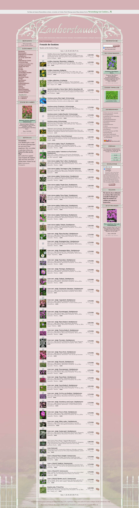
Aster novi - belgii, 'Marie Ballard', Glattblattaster (62, 322)
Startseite (40, 38)
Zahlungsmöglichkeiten (110, 119)
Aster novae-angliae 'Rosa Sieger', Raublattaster (62, 195)
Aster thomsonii (52, 448)
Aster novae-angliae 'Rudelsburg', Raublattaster (62, 215)
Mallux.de (95, 504)
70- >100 (115, 160)
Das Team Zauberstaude (110, 134)
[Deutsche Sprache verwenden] (104, 38)
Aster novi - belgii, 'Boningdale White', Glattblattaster (63, 250)
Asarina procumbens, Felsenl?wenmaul (59, 136)
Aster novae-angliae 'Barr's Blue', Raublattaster (62, 161)
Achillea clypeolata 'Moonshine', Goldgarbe (60, 61)
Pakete (20, 86)
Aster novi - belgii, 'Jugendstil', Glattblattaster (61, 300)
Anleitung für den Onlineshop (111, 116)
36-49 (115, 155)
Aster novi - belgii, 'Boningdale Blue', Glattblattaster (63, 241)
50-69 (115, 157)
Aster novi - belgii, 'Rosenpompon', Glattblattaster (62, 369)
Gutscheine (22, 85)
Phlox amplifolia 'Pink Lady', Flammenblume (112, 224)
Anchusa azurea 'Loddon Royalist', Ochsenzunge (62, 114)
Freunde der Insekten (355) (25, 63)
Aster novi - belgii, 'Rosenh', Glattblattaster (60, 362)
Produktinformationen (109, 121)
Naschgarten (22, 71)
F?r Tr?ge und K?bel (24, 57)
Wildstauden (22, 75)
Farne (20, 59)
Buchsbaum (22, 80)
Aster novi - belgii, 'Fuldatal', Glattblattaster (60, 278)
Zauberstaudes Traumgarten (111, 127)
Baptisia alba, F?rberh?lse (55, 487)
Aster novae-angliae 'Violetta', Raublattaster (61, 225)
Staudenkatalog (108, 132)
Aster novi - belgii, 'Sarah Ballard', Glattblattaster (62, 385)
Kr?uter (20, 69)
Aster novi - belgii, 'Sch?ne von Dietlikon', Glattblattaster (64, 393)
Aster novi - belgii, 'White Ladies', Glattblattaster (62, 421)
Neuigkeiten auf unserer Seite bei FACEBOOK (111, 136)
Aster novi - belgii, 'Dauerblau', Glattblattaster (61, 260)
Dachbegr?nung (23, 77)
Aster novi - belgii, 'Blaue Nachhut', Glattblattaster (62, 233)
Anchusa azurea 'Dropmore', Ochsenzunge (60, 106)
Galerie (106, 126)
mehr (52, 65)
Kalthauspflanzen (23, 83)
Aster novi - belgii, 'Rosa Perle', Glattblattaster (61, 352)
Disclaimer (106, 122)
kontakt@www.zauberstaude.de (78, 504)
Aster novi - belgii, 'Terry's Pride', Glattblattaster (62, 412)
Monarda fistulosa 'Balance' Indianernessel (27, 121)
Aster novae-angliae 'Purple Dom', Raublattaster (62, 184)
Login (22, 45)
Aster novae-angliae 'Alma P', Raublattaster (60, 144)
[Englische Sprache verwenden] (106, 38)
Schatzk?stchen (23, 92)
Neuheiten (21, 51)
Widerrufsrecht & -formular (111, 113)
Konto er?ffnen (29, 45)
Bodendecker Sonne (24, 60)
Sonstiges (21, 88)
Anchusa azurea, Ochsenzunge (57, 121)
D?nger (20, 78)
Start (41, 41)
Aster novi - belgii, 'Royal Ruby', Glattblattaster (61, 377)
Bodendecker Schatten (25, 54)
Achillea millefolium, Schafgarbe (57, 80)
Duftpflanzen (22, 56)
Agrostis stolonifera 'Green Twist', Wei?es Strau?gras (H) (65, 89)
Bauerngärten (22, 74)
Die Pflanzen (107, 129)
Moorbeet (21, 82)
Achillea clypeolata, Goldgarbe (56, 70)
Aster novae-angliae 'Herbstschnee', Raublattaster (63, 176)
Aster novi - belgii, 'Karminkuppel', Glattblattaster (62, 311)
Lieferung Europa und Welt (111, 131)
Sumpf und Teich (23, 66)
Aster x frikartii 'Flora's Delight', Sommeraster (61, 456)
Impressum (98, 38)
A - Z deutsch (22, 98)
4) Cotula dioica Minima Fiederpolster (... (112, 104)
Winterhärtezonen (108, 124)
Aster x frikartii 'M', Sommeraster (57, 471)
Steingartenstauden (24, 65)
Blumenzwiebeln (23, 89)
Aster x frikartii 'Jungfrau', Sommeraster (60, 463)
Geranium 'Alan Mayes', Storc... (112, 72)
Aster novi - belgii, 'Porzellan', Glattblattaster (61, 340)
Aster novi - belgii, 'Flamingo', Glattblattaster (61, 269)
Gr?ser (20, 68)
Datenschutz (51, 38)
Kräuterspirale (107, 118)
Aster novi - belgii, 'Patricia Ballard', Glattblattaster (63, 330)
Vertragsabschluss (108, 114)
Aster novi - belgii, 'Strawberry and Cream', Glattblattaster (65, 402)
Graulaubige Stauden (24, 72)
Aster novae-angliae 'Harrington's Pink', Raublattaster (64, 168)
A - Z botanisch (23, 97)
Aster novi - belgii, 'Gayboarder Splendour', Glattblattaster (65, 288)
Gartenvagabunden (24, 91)
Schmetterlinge (48, 41)
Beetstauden (22, 53)
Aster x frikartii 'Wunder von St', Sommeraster (61, 478)
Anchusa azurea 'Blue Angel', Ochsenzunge (60, 98)
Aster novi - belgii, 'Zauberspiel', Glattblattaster (61, 431)
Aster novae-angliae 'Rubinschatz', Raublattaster (62, 205)
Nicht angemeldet (27, 43)
